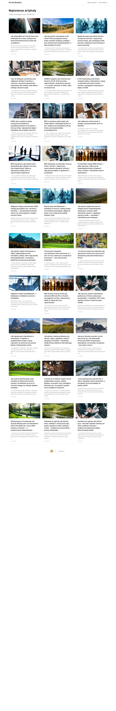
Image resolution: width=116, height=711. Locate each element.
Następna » (62, 451)
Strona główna (102, 2)
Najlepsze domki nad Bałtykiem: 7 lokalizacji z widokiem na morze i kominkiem (23, 296)
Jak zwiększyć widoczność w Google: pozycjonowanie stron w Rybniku (90, 123)
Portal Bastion (15, 2)
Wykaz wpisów (92, 2)
